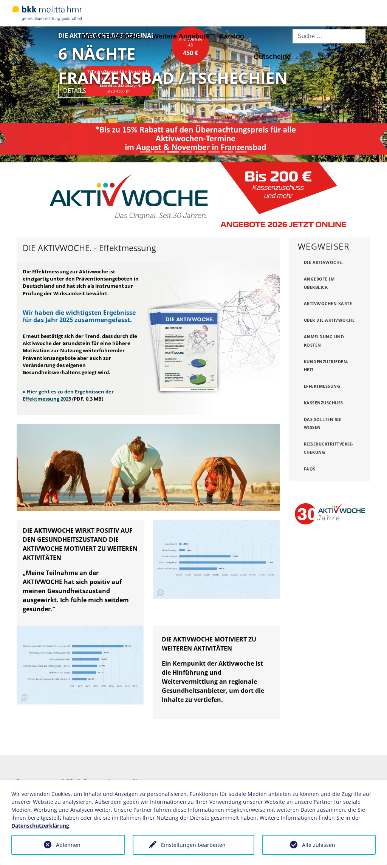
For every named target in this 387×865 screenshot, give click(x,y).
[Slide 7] (227, 152)
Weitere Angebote (181, 36)
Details (74, 90)
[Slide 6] (214, 152)
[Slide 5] (200, 152)
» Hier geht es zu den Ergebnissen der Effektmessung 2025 (68, 395)
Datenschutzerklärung (40, 825)
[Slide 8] (241, 152)
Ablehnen (68, 844)
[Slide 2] (159, 152)
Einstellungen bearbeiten (193, 844)
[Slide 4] (186, 152)
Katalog (231, 36)
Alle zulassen (318, 844)
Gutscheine (272, 56)
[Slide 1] (146, 152)
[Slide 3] (173, 152)
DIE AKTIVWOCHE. (112, 36)
